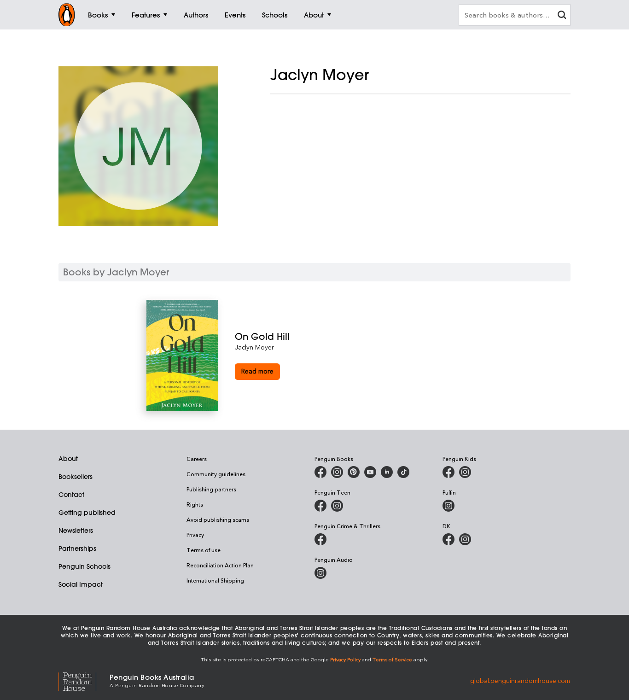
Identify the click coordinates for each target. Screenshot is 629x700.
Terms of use (203, 550)
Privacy (195, 535)
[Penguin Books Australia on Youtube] (370, 472)
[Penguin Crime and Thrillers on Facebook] (320, 539)
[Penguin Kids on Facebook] (448, 472)
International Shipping (215, 580)
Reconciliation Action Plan (220, 565)
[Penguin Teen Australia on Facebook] (320, 506)
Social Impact (80, 584)
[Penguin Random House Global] (84, 680)
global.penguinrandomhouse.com (520, 680)
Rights (194, 504)
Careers (196, 459)
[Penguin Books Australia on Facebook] (320, 472)
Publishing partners (211, 489)
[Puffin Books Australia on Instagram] (448, 506)
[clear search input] (562, 16)
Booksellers (75, 476)
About (68, 459)
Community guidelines (215, 474)
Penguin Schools (84, 566)
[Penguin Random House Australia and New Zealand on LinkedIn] (387, 472)
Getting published (87, 512)
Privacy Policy (345, 659)
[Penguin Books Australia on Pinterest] (354, 472)
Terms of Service (392, 659)
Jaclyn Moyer (254, 347)
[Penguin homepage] (66, 14)
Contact (71, 494)
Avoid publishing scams (217, 519)
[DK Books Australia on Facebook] (448, 539)
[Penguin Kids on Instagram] (465, 472)
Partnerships (77, 548)
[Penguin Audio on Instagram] (320, 573)
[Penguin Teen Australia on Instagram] (337, 506)
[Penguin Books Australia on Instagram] (337, 472)
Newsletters (75, 530)
